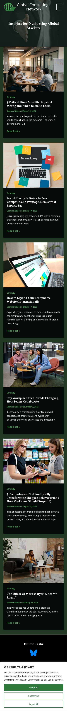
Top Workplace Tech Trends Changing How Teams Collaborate (32, 400)
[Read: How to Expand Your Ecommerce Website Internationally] (33, 264)
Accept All (33, 687)
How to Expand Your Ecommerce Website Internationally (29, 300)
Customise (33, 695)
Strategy (11, 97)
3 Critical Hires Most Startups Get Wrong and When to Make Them (29, 104)
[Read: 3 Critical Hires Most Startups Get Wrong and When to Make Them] (33, 68)
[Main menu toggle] (59, 7)
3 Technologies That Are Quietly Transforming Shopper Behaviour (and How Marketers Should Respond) (33, 498)
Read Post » (13, 131)
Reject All (33, 704)
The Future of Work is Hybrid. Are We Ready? (32, 596)
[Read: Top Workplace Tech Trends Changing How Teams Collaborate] (33, 364)
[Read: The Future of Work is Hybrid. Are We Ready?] (33, 560)
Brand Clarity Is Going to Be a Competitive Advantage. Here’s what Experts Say (31, 202)
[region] (33, 686)
